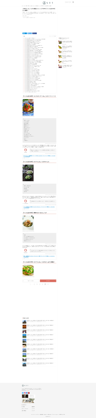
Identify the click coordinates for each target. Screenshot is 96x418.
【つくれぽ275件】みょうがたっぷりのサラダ (31, 68)
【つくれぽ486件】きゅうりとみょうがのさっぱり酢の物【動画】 (34, 51)
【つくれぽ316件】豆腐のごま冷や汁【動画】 (31, 63)
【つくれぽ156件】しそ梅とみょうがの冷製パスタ (31, 84)
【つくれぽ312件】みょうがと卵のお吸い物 (31, 64)
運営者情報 (41, 414)
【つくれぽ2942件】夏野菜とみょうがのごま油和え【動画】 (33, 40)
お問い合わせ (49, 414)
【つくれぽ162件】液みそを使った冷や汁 (30, 82)
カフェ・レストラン (25, 408)
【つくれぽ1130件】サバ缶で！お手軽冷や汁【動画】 (32, 43)
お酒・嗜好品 (24, 410)
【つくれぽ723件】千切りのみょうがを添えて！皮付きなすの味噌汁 (34, 47)
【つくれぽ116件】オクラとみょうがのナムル (31, 88)
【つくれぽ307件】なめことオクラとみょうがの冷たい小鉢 (33, 65)
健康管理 (33, 406)
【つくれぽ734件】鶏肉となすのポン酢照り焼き (31, 46)
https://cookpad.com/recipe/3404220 (29, 276)
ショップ (33, 410)
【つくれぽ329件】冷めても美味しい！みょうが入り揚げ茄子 (33, 62)
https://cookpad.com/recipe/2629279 (29, 116)
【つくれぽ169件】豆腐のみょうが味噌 (30, 81)
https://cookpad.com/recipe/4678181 (29, 231)
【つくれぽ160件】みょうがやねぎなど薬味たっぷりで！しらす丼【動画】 (35, 83)
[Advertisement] (39, 25)
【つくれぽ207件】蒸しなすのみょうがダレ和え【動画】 (32, 78)
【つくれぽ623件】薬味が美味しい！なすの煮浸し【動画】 (33, 50)
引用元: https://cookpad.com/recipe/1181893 (50, 194)
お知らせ (45, 414)
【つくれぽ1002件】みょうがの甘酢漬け (30, 44)
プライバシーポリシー (55, 414)
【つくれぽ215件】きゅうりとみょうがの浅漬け (31, 77)
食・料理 (23, 406)
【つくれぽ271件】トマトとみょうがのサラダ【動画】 (32, 69)
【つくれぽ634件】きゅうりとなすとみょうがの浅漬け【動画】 (33, 49)
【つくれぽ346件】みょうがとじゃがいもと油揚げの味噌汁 (33, 61)
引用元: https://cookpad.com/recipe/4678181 (50, 253)
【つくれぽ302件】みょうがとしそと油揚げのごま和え (32, 66)
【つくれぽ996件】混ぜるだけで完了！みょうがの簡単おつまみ (33, 45)
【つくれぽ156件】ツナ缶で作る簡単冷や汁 (31, 85)
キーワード (37, 414)
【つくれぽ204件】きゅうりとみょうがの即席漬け (31, 79)
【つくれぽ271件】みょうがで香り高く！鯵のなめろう (32, 70)
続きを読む (48, 280)
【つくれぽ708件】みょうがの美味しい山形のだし (31, 48)
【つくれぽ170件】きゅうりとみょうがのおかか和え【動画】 (33, 80)
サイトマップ (33, 414)
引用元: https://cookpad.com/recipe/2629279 (50, 143)
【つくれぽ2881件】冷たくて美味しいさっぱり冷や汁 (32, 41)
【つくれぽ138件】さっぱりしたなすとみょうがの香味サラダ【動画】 (34, 86)
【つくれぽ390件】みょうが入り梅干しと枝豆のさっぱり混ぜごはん (34, 60)
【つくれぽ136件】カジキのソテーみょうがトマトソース (32, 87)
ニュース (33, 408)
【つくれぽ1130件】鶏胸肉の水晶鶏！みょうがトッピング (33, 42)
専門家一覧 (60, 414)
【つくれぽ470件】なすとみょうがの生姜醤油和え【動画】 (33, 52)
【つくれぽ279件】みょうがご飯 (29, 67)
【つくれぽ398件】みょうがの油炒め (30, 59)
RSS (64, 414)
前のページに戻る (31, 280)
